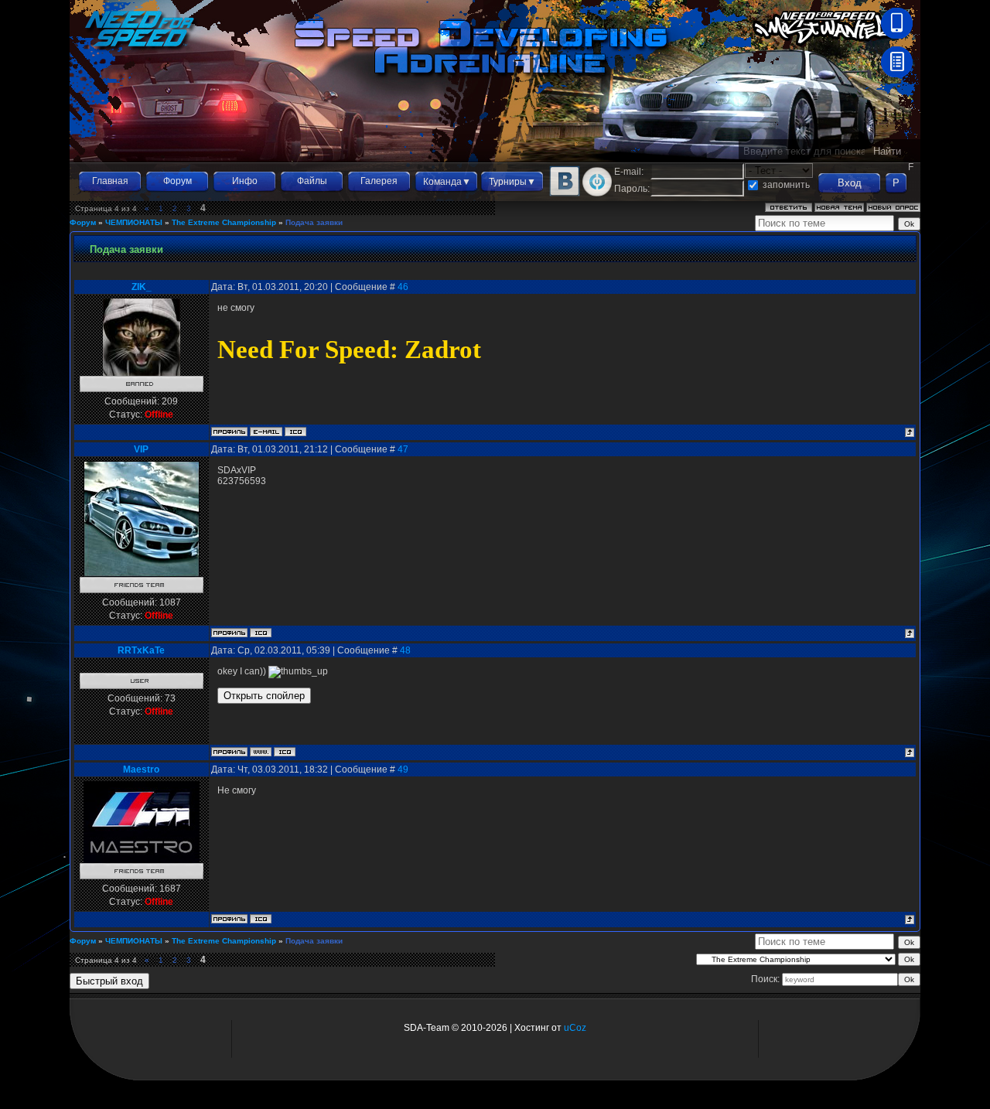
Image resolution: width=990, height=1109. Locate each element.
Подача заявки (314, 222)
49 (403, 769)
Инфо (245, 181)
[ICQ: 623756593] (260, 632)
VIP (141, 449)
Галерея (379, 181)
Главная (110, 181)
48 (405, 650)
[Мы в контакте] (564, 193)
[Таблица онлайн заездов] (897, 74)
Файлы (312, 181)
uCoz (575, 1027)
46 (403, 287)
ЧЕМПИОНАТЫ (133, 222)
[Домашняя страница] (260, 751)
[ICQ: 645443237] (260, 918)
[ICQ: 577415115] (295, 431)
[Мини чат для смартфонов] (897, 35)
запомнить (786, 184)
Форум (177, 181)
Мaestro (141, 769)
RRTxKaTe (141, 650)
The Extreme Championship (224, 222)
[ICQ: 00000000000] (284, 751)
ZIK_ (141, 287)
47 (403, 449)
